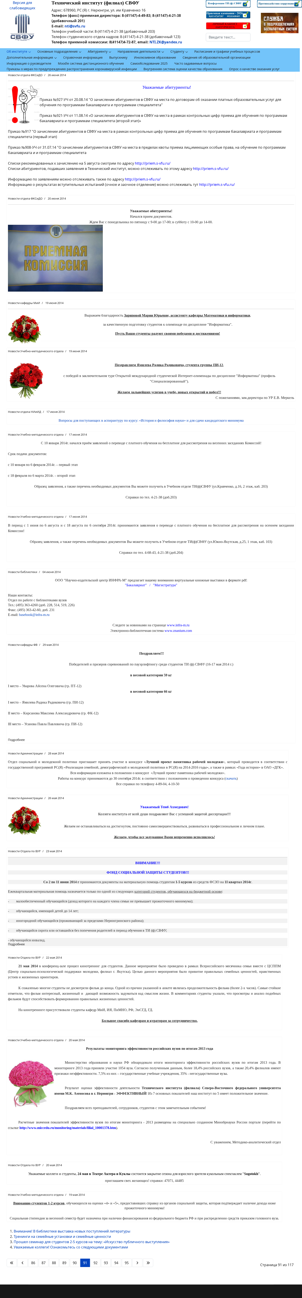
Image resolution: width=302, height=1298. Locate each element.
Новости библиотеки (22, 572)
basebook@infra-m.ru (34, 615)
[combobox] (228, 37)
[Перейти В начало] (12, 1263)
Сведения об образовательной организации (216, 57)
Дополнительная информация (30, 57)
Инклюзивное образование (155, 57)
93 (106, 1262)
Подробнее (16, 740)
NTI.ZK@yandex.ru (165, 42)
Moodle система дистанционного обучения (91, 63)
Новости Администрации (25, 753)
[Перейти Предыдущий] (22, 1263)
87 (44, 1262)
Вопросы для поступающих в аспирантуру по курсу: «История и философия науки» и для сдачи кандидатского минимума (151, 420)
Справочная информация (83, 57)
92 (95, 1262)
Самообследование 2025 (149, 63)
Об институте (17, 51)
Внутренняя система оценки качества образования (182, 69)
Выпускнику (118, 57)
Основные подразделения (57, 51)
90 (75, 1262)
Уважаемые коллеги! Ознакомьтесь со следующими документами (71, 1247)
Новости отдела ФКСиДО (25, 75)
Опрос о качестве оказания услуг (254, 69)
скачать (231, 778)
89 (64, 1262)
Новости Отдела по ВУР (24, 851)
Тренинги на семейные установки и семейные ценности (62, 1236)
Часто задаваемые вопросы (195, 63)
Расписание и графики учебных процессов (227, 51)
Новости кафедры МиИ (24, 303)
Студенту (177, 51)
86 (33, 1262)
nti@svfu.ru (75, 26)
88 (54, 1262)
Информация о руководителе (29, 63)
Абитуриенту (97, 51)
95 (127, 1262)
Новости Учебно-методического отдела (35, 351)
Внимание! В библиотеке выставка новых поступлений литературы (72, 1231)
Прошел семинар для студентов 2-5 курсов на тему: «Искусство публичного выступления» (92, 1241)
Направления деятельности (139, 51)
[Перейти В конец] (148, 1263)
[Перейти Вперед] (137, 1263)
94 (116, 1262)
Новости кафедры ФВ (22, 645)
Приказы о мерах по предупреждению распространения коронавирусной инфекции (72, 69)
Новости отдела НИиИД (24, 412)
